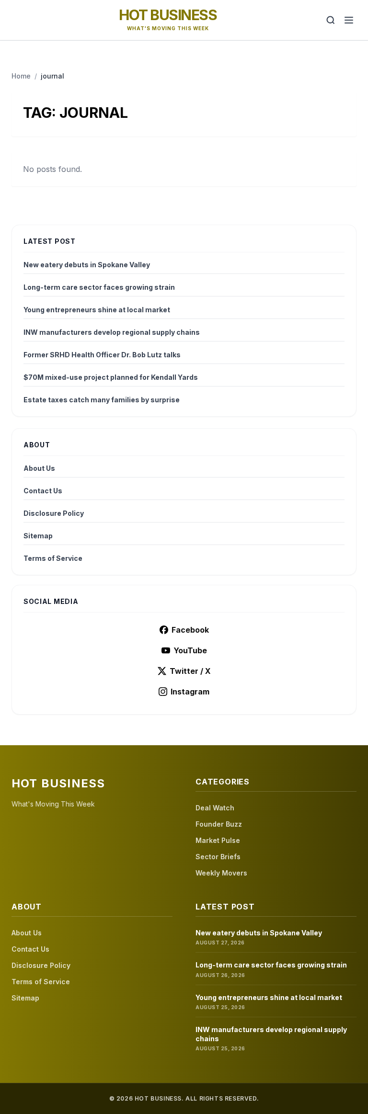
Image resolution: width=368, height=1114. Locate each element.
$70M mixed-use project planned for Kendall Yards (110, 377)
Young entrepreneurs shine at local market (96, 310)
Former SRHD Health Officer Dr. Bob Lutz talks (102, 355)
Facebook (190, 630)
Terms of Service (52, 558)
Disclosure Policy (53, 513)
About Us (39, 468)
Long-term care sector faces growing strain (99, 287)
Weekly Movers (221, 873)
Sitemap (38, 536)
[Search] (330, 20)
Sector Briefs (218, 857)
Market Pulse (218, 840)
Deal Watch (215, 808)
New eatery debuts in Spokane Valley (86, 265)
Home (21, 76)
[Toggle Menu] (348, 20)
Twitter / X (190, 671)
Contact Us (42, 491)
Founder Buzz (219, 824)
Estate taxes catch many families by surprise (101, 400)
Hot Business (168, 15)
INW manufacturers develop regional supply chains (111, 332)
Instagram (190, 691)
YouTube (190, 650)
